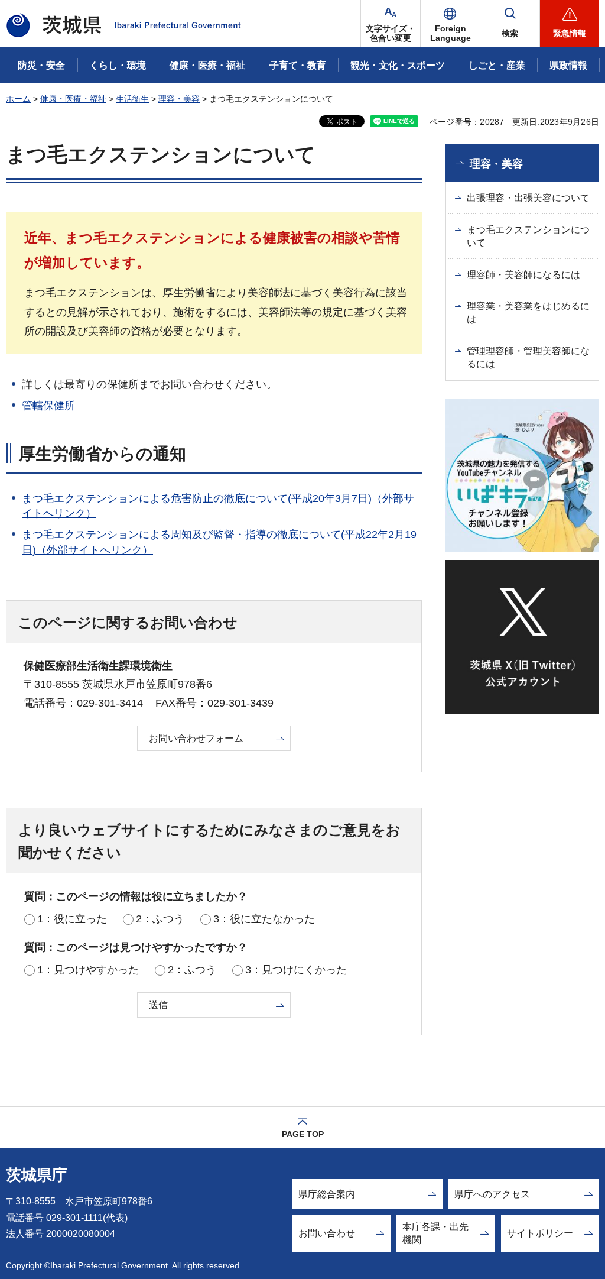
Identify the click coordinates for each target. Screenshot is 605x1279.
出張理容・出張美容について (528, 198)
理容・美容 (179, 98)
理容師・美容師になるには (523, 275)
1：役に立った (72, 919)
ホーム (18, 98)
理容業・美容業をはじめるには (528, 312)
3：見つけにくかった (296, 970)
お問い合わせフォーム (196, 738)
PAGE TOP (303, 1134)
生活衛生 (132, 98)
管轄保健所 (48, 406)
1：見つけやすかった (88, 970)
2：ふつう (160, 919)
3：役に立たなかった (264, 919)
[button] (450, 23)
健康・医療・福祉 (73, 98)
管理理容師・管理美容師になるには (528, 357)
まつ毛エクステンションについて (528, 236)
